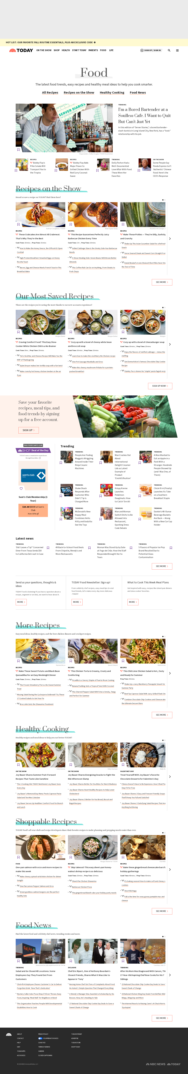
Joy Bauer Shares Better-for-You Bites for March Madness (93, 784)
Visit (18, 1047)
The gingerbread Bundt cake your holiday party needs (94, 893)
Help (18, 1043)
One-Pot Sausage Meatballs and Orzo (87, 362)
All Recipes (50, 92)
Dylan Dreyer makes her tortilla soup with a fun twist (41, 365)
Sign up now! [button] (159, 386)
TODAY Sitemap (76, 1034)
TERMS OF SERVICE (44, 1047)
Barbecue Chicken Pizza (82, 887)
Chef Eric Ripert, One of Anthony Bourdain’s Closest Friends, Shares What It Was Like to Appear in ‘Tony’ (89, 975)
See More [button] (161, 282)
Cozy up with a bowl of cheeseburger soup (143, 342)
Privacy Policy (43, 1034)
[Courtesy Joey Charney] (145, 951)
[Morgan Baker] (40, 322)
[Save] (18, 150)
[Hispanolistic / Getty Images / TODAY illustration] (64, 128)
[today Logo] (9, 1034)
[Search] (169, 50)
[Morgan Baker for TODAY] (93, 847)
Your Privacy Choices (50, 1038)
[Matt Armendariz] (145, 651)
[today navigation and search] (177, 50)
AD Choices (21, 1055)
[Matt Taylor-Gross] (93, 214)
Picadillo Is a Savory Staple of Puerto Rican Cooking (93, 680)
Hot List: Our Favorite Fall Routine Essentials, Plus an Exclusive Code (49, 42)
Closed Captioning (45, 1055)
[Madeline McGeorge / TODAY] (145, 214)
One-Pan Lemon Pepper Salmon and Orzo (37, 886)
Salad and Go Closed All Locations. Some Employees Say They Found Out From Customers (35, 975)
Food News (138, 92)
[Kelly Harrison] (93, 755)
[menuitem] (43, 50)
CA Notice (41, 1043)
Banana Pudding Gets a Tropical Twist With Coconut (93, 686)
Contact (20, 1038)
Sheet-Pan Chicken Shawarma (84, 881)
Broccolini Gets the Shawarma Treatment (36, 704)
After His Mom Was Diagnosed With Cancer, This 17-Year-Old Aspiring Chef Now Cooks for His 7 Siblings (143, 975)
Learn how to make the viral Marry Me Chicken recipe (93, 356)
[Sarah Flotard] (93, 651)
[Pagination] (163, 200)
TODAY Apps (21, 1051)
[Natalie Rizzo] (40, 651)
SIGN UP (27, 430)
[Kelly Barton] (40, 755)
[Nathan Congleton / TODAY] (40, 214)
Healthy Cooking (112, 92)
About (19, 1034)
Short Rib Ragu (130, 891)
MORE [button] (20, 602)
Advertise (74, 1038)
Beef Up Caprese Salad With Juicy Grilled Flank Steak (146, 694)
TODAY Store (76, 1043)
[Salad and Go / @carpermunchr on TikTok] (40, 951)
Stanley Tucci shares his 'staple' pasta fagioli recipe (145, 371)
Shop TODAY (75, 1047)
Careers (41, 1051)
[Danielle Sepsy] (145, 847)
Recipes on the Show (79, 92)
